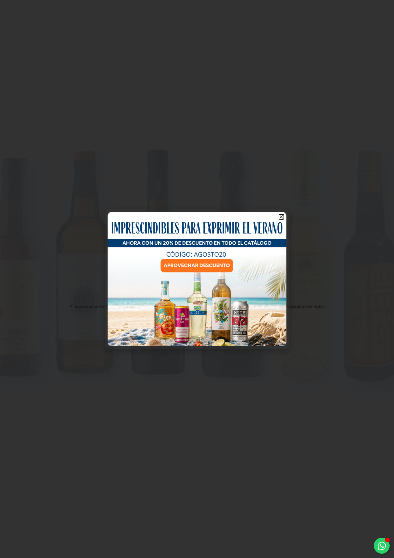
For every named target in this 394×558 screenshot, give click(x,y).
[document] (197, 279)
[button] (281, 217)
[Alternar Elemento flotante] (382, 546)
